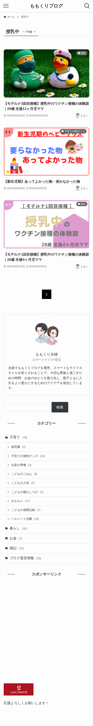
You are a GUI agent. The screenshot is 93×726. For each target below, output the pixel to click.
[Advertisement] (46, 630)
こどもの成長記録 (25, 510)
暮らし (18, 528)
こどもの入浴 (22, 483)
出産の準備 (21, 465)
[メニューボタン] (6, 6)
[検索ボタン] (87, 6)
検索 (59, 407)
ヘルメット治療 (25, 519)
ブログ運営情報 (25, 558)
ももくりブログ (46, 6)
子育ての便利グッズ (28, 456)
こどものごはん (24, 474)
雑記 (17, 548)
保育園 (18, 447)
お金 (16, 538)
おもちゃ (20, 501)
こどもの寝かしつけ (27, 492)
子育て (18, 437)
